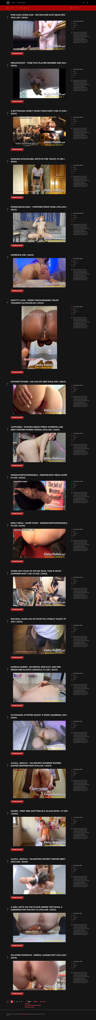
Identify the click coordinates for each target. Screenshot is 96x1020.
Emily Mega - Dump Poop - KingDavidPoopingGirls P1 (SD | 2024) (39, 524)
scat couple (76, 38)
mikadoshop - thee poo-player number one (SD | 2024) (39, 64)
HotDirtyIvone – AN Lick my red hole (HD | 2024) (38, 382)
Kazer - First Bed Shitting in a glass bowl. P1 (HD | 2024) (39, 812)
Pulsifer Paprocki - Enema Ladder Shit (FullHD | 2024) (39, 956)
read (25, 7)
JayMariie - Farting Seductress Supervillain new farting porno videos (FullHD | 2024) (37, 428)
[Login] (87, 2)
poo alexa (85, 278)
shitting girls (76, 32)
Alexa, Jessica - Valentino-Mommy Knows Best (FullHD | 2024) (38, 860)
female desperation (78, 278)
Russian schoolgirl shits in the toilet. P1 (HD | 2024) (38, 160)
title (28, 7)
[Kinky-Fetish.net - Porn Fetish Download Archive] (8, 2)
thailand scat (84, 39)
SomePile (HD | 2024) (22, 255)
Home (13, 2)
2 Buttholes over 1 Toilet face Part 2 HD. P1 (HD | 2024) (39, 112)
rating (21, 7)
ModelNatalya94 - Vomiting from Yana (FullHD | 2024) (39, 208)
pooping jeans (76, 39)
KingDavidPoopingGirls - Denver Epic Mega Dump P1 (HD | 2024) (39, 476)
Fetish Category (21, 2)
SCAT (74, 23)
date (17, 7)
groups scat (82, 38)
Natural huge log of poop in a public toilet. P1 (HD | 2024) (38, 620)
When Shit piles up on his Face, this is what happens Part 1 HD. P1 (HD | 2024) (36, 572)
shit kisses (81, 35)
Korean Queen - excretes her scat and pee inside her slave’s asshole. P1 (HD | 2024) (36, 668)
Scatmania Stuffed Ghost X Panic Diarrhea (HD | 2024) (39, 716)
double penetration (82, 33)
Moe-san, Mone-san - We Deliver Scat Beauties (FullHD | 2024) (38, 16)
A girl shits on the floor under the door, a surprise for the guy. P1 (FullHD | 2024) (36, 908)
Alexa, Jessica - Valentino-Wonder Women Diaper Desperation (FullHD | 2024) (36, 764)
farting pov (76, 35)
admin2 (75, 25)
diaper (83, 36)
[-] (8, 17)
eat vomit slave (82, 42)
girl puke (87, 36)
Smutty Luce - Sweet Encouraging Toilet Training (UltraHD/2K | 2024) (35, 301)
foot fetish (75, 42)
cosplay (79, 36)
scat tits (82, 32)
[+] (8, 15)
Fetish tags (75, 7)
